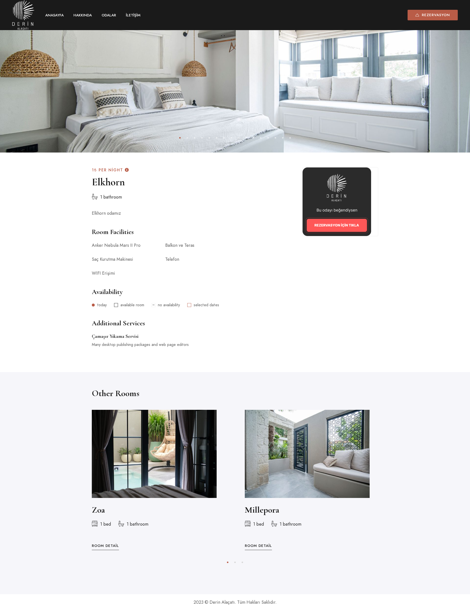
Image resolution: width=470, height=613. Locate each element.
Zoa (98, 510)
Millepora (262, 510)
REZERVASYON (436, 15)
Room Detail (105, 545)
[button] (179, 137)
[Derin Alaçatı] (23, 15)
